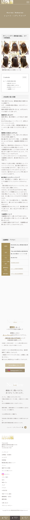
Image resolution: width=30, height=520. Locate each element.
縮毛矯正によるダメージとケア (14, 87)
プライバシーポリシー (7, 505)
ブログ (3, 485)
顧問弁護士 (4, 499)
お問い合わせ (26, 518)
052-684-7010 (14, 257)
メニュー (4, 465)
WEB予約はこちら (14, 365)
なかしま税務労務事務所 (17, 269)
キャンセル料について (7, 470)
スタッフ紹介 (5, 477)
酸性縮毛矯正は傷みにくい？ (8, 462)
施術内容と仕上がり (11, 83)
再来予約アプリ (16, 518)
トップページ (5, 452)
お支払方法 (4, 490)
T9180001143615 (15, 262)
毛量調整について (11, 89)
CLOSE (24, 77)
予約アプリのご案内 (6, 494)
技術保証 (4, 460)
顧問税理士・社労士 (6, 496)
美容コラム (4, 482)
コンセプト (4, 457)
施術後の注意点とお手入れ (13, 85)
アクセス (4, 487)
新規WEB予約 (6, 518)
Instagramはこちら (16, 370)
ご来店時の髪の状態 (11, 81)
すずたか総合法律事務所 (17, 273)
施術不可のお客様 (6, 468)
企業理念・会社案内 (6, 454)
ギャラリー (7, 474)
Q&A (3, 479)
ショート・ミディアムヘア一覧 (15, 427)
